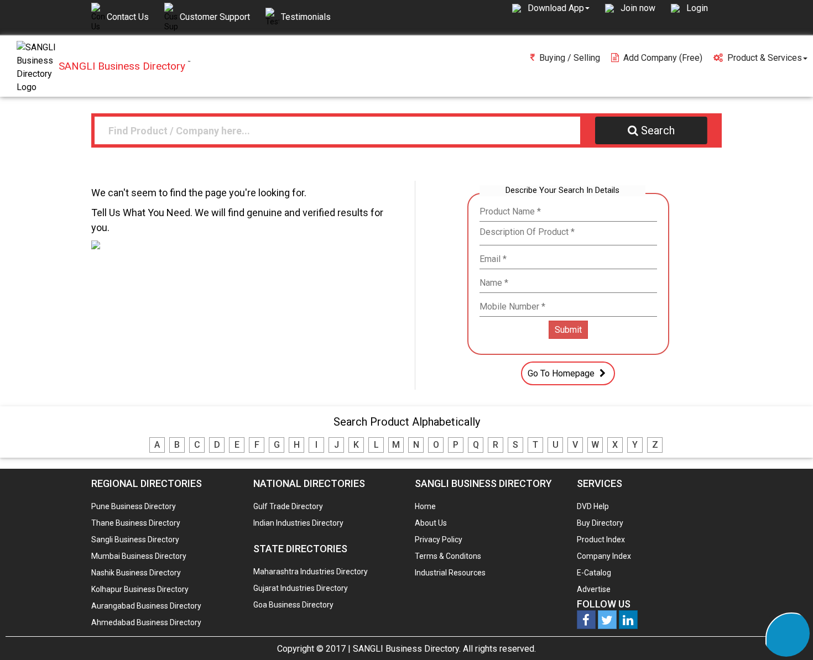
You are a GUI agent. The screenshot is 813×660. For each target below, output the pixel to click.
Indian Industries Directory (298, 522)
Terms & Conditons (448, 556)
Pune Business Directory (133, 506)
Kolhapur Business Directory (140, 589)
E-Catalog (594, 572)
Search (658, 130)
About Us (431, 522)
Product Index (601, 539)
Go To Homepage (562, 373)
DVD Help (593, 506)
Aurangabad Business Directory (146, 605)
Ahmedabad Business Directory (146, 622)
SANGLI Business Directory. (407, 648)
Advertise (594, 589)
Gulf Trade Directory (288, 506)
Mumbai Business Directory (138, 556)
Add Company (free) (662, 58)
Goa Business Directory (293, 604)
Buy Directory (600, 522)
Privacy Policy (438, 539)
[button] (559, 8)
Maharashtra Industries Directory (310, 571)
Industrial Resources (450, 572)
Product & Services (764, 58)
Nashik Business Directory (136, 572)
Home (425, 506)
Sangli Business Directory (135, 539)
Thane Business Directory (135, 522)
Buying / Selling (569, 58)
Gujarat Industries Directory (300, 588)
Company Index (604, 556)
